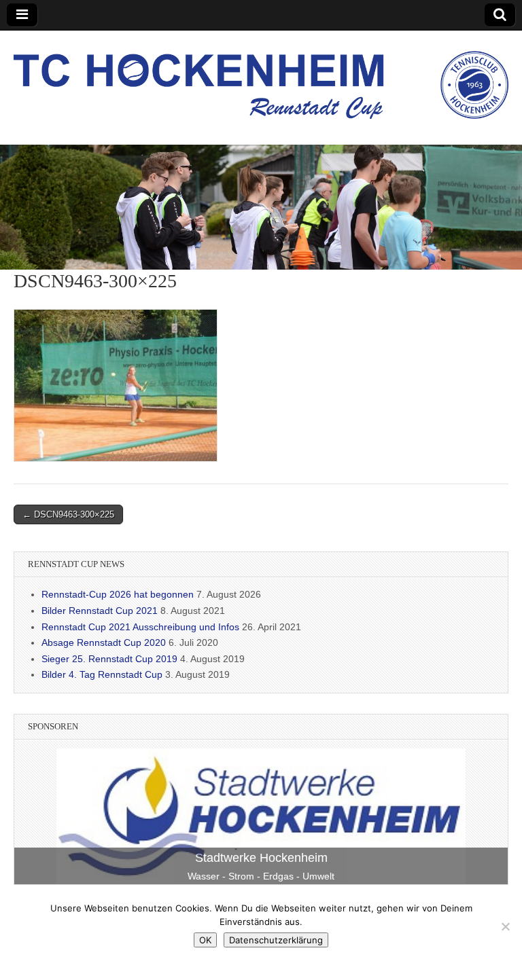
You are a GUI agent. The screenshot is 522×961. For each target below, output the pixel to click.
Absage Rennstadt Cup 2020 (103, 642)
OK (205, 940)
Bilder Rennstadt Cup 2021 (99, 610)
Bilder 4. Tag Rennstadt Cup (101, 674)
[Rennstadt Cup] (261, 77)
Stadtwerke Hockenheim (261, 858)
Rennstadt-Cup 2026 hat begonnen (117, 594)
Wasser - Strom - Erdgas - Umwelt (261, 876)
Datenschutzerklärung (276, 940)
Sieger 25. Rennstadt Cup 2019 (109, 658)
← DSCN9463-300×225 (68, 514)
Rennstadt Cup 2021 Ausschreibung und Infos (140, 626)
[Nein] (505, 926)
